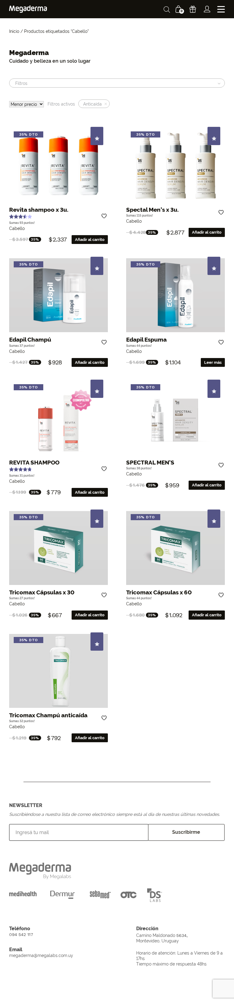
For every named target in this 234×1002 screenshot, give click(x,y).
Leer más (213, 362)
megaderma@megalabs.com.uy (41, 955)
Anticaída (92, 103)
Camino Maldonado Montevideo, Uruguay (162, 938)
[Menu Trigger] (221, 9)
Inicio (14, 31)
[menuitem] (207, 9)
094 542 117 (21, 934)
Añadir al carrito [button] (90, 239)
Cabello (17, 228)
